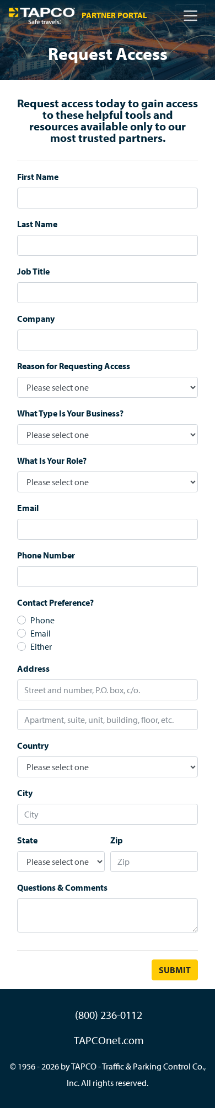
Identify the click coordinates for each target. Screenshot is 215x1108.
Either (41, 646)
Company (36, 318)
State (27, 840)
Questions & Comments (62, 887)
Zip (116, 840)
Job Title (33, 271)
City (25, 792)
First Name (37, 176)
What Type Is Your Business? (70, 413)
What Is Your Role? (52, 460)
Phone (42, 620)
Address (33, 668)
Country (33, 745)
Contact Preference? (55, 602)
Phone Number (46, 555)
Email (28, 507)
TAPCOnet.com (109, 1040)
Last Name (37, 223)
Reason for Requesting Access (73, 365)
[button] (190, 15)
